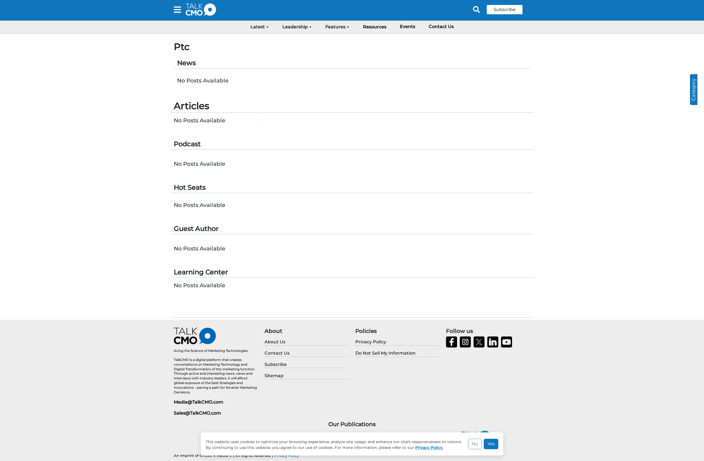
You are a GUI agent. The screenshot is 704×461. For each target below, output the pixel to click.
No (475, 443)
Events (407, 26)
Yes (491, 443)
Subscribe (505, 9)
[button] (509, 9)
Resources (374, 26)
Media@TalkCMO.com (198, 402)
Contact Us (441, 26)
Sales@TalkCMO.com (197, 413)
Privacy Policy (286, 455)
